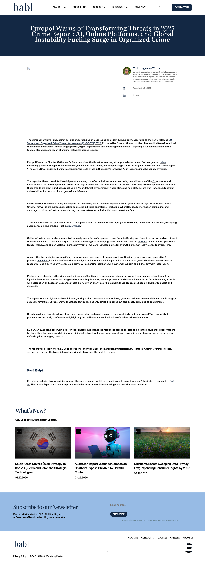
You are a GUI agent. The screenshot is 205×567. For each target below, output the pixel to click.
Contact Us (182, 7)
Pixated (59, 556)
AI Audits (58, 7)
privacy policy (153, 521)
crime (163, 162)
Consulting (79, 7)
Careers (175, 538)
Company (140, 7)
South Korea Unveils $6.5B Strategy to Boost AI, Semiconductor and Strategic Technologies (40, 469)
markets (142, 242)
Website (49, 556)
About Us (188, 538)
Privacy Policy (19, 556)
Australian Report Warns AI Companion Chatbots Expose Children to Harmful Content (101, 469)
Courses (98, 7)
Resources (118, 7)
